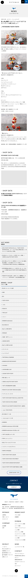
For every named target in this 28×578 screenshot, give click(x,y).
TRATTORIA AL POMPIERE (8, 357)
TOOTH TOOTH (5, 300)
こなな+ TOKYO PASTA (7, 410)
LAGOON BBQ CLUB (6, 369)
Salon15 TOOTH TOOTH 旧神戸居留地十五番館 (12, 466)
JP (22, 1)
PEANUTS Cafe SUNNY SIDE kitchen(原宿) (11, 389)
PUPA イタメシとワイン (7, 438)
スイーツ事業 (17, 525)
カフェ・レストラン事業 (20, 523)
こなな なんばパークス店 (7, 418)
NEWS (17, 544)
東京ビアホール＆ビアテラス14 (9, 442)
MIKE (3, 292)
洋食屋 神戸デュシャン (7, 337)
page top (26, 576)
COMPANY (6, 523)
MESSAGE (5, 512)
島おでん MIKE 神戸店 (7, 328)
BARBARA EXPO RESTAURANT (9, 361)
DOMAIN (18, 521)
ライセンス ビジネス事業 (20, 539)
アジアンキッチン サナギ (7, 393)
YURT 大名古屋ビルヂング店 (8, 434)
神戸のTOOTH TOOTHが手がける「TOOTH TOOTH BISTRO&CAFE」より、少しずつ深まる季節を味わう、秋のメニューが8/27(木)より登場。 (14, 250)
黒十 (3, 296)
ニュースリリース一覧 (19, 546)
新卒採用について (7, 552)
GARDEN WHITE (6, 341)
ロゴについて (5, 519)
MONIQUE (4, 333)
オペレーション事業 (19, 531)
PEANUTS (4, 308)
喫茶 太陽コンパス (6, 377)
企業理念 (4, 514)
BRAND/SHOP (20, 512)
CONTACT (18, 551)
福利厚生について (6, 550)
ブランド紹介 (17, 514)
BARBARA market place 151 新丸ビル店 (10, 430)
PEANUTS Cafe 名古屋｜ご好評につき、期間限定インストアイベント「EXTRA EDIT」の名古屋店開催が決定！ (14, 276)
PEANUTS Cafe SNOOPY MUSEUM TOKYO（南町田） (14, 406)
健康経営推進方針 (18, 559)
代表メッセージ (5, 517)
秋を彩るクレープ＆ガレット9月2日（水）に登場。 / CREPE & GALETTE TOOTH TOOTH (13, 256)
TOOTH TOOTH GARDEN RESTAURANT (11, 462)
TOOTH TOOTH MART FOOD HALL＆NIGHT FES (12, 397)
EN (26, 1)
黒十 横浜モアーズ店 (6, 414)
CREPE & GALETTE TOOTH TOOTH (10, 381)
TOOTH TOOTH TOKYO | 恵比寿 (9, 454)
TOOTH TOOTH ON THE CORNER (9, 402)
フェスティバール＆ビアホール (8, 446)
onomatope (4, 365)
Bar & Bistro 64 (5, 324)
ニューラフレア (5, 353)
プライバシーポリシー (19, 553)
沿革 (3, 527)
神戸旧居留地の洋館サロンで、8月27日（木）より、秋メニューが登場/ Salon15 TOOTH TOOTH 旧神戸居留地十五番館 (14, 270)
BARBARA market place (7, 320)
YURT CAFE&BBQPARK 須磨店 (9, 385)
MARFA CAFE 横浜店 (6, 450)
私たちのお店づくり (6, 548)
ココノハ (4, 316)
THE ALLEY (4, 312)
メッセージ (4, 546)
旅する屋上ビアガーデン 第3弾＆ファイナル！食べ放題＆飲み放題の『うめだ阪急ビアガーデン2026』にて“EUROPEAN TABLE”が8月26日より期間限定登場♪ (14, 263)
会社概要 (4, 525)
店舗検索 (17, 517)
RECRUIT (5, 544)
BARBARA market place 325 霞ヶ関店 (10, 426)
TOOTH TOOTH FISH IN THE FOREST (10, 458)
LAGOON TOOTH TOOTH (7, 373)
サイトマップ (17, 565)
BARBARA (4, 422)
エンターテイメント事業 (20, 533)
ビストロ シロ (5, 349)
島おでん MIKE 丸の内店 (7, 345)
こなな (3, 304)
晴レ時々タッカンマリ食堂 (8, 288)
